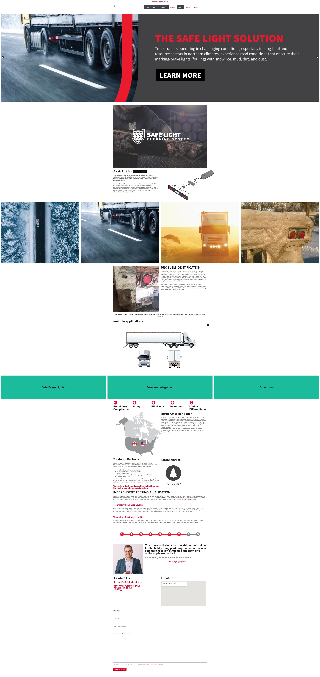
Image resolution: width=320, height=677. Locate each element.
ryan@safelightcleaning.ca (160, 2)
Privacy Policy (145, 664)
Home (147, 7)
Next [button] (317, 57)
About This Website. (157, 675)
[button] (160, 136)
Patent (180, 7)
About (154, 7)
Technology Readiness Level (185, 499)
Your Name (117, 611)
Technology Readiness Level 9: (128, 517)
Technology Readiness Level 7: (128, 504)
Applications (163, 7)
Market (188, 7)
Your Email (117, 618)
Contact (195, 7)
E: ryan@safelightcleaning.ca (128, 582)
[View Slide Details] (160, 58)
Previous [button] (3, 57)
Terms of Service (155, 664)
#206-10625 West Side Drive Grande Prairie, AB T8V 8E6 (127, 587)
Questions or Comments (121, 634)
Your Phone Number (119, 626)
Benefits (172, 7)
